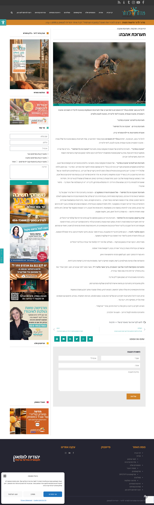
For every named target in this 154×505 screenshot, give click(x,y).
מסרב (33, 494)
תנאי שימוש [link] (131, 459)
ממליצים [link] (137, 477)
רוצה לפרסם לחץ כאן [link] (133, 490)
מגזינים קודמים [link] (135, 486)
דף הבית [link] (142, 28)
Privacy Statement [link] (26, 500)
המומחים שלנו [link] (135, 465)
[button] (5, 476)
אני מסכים (53, 494)
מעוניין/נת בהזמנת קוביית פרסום (33, 161)
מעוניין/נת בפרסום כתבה (36, 158)
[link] (3, 22)
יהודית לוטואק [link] (113, 501)
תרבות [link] (134, 28)
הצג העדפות (13, 494)
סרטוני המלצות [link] (130, 480)
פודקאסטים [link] (136, 471)
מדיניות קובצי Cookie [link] (40, 500)
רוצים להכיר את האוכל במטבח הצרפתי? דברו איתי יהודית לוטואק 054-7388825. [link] (83, 22)
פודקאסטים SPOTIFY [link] (127, 474)
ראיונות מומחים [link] (135, 483)
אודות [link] (139, 456)
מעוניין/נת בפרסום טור (37, 154)
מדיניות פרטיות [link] (130, 462)
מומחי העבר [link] (131, 468)
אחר (14, 161)
